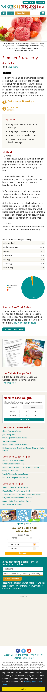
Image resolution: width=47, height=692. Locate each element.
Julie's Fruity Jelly (8, 434)
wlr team (13, 67)
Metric (28, 523)
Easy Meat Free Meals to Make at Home (17, 498)
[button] (14, 407)
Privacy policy (28, 589)
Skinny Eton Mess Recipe (11, 431)
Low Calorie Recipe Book (17, 373)
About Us (8, 655)
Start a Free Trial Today (16, 307)
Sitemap (17, 658)
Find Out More (9, 383)
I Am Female (14, 544)
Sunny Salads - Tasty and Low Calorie (16, 501)
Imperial (19, 523)
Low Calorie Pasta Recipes (12, 504)
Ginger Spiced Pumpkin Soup (13, 464)
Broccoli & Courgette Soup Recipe (15, 477)
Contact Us (28, 658)
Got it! (23, 688)
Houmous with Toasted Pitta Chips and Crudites (20, 467)
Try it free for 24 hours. (25, 323)
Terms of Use (21, 655)
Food (10, 13)
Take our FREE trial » (13, 329)
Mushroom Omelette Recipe (13, 460)
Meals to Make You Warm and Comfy (16, 491)
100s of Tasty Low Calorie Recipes (15, 487)
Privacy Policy (36, 655)
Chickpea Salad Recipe (10, 471)
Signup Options (22, 13)
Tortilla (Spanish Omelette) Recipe (15, 474)
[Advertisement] (23, 620)
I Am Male (13, 548)
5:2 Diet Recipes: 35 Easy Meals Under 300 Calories (21, 494)
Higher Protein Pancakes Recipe (14, 445)
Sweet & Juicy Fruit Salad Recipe (14, 438)
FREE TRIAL (29, 2)
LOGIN (41, 2)
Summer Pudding (9, 441)
